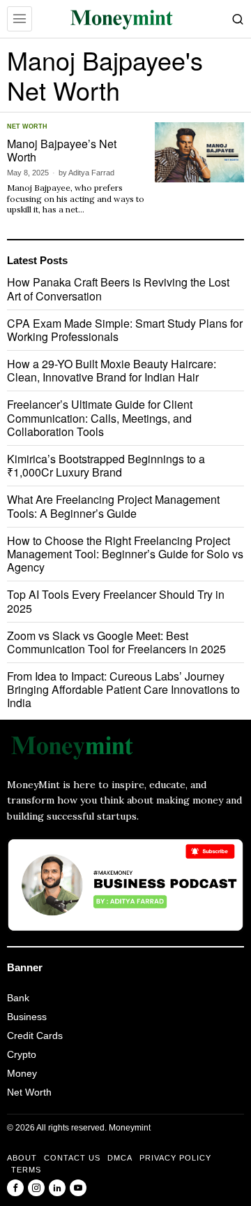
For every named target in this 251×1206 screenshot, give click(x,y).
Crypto (21, 1054)
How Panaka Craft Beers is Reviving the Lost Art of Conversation (118, 288)
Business (27, 1016)
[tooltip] (15, 1187)
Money (22, 1073)
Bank (18, 997)
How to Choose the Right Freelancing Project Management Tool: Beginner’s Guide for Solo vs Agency (125, 554)
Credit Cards (35, 1035)
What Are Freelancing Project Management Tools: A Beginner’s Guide (113, 506)
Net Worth (27, 126)
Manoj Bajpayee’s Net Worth (61, 150)
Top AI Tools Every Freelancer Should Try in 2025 (116, 601)
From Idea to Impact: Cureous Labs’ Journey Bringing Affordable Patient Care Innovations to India (123, 689)
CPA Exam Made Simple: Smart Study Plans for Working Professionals (125, 330)
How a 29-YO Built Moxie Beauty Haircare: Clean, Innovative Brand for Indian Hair (111, 370)
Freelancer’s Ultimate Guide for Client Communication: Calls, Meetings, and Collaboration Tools (99, 418)
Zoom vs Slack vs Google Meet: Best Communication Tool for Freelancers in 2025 (116, 642)
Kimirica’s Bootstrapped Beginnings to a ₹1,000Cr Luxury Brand (106, 465)
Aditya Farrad (91, 172)
